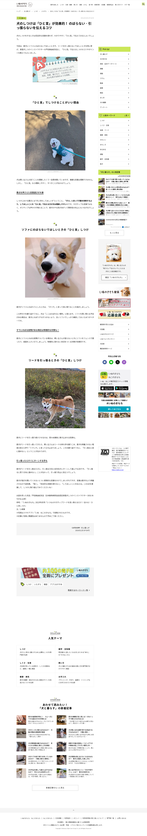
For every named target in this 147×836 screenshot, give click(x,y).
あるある (103, 149)
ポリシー (77, 818)
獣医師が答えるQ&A (106, 324)
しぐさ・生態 (104, 125)
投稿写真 (97, 4)
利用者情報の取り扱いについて (93, 818)
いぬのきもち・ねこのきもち (30, 818)
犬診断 (102, 344)
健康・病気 (104, 135)
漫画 (101, 73)
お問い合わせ (121, 818)
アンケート (104, 107)
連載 (101, 68)
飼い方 (76, 4)
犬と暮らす (27, 11)
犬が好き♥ (103, 59)
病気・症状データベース (108, 64)
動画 (101, 83)
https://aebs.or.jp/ (118, 470)
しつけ (62, 4)
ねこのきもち (47, 818)
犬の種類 (103, 102)
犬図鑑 (103, 4)
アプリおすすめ (56, 584)
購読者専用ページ (106, 348)
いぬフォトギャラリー (107, 339)
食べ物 (91, 4)
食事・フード (104, 130)
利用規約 (67, 818)
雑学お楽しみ (54, 4)
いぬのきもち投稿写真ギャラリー (55, 171)
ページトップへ (73, 810)
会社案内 (60, 822)
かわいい (103, 140)
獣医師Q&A (110, 4)
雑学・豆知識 (104, 159)
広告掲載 (58, 818)
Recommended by (116, 227)
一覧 (125, 115)
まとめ (102, 97)
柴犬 (101, 164)
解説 (45, 584)
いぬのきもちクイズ (107, 334)
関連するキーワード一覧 (78, 590)
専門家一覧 (110, 818)
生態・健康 (69, 4)
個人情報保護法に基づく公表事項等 (78, 822)
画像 (101, 88)
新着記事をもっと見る (55, 787)
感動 (101, 154)
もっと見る (114, 232)
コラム (102, 78)
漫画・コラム (83, 4)
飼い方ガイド (119, 4)
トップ (18, 11)
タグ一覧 (127, 4)
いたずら (43, 11)
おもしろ (103, 144)
